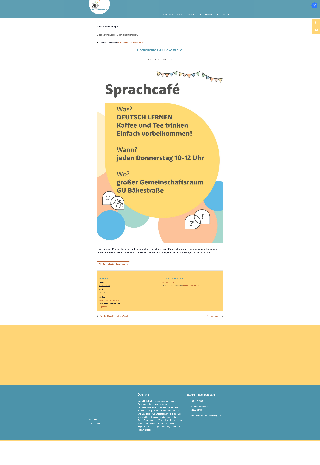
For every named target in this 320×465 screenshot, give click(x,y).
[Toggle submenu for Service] (228, 14)
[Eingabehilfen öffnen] (315, 5)
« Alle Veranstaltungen (107, 26)
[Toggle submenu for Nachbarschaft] (217, 14)
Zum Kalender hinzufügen (114, 264)
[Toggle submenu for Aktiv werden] (200, 14)
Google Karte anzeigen (192, 285)
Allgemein (103, 306)
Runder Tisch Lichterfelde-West (113, 316)
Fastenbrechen (214, 316)
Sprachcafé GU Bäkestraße (110, 300)
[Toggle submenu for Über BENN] (172, 14)
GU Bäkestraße (168, 282)
